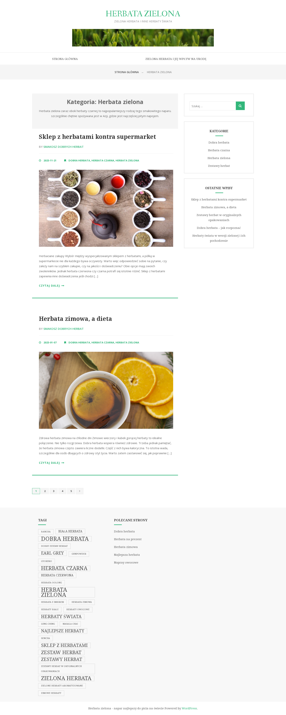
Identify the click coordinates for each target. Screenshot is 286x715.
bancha (46, 531)
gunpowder (79, 554)
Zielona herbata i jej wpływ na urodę (175, 59)
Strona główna (65, 59)
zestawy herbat (61, 659)
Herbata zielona (143, 14)
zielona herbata (66, 678)
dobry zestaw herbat (54, 546)
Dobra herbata (79, 160)
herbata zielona (54, 592)
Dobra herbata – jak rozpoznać (219, 228)
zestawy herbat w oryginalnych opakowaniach (61, 669)
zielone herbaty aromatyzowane (62, 685)
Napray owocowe (126, 562)
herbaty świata (61, 616)
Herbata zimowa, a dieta (75, 318)
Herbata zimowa (126, 547)
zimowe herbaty (51, 693)
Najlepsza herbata (127, 555)
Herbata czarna (102, 160)
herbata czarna (64, 568)
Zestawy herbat (219, 166)
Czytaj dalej (49, 285)
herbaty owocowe (77, 609)
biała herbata (70, 531)
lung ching (48, 624)
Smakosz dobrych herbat (63, 147)
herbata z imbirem (52, 602)
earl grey (52, 553)
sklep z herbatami (64, 645)
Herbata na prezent (128, 539)
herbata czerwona (57, 575)
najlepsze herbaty (62, 630)
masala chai (70, 624)
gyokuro (46, 561)
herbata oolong (51, 582)
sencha (45, 638)
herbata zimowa (82, 602)
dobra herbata (65, 539)
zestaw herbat (61, 652)
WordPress (189, 708)
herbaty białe (50, 609)
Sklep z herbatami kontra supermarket (97, 136)
